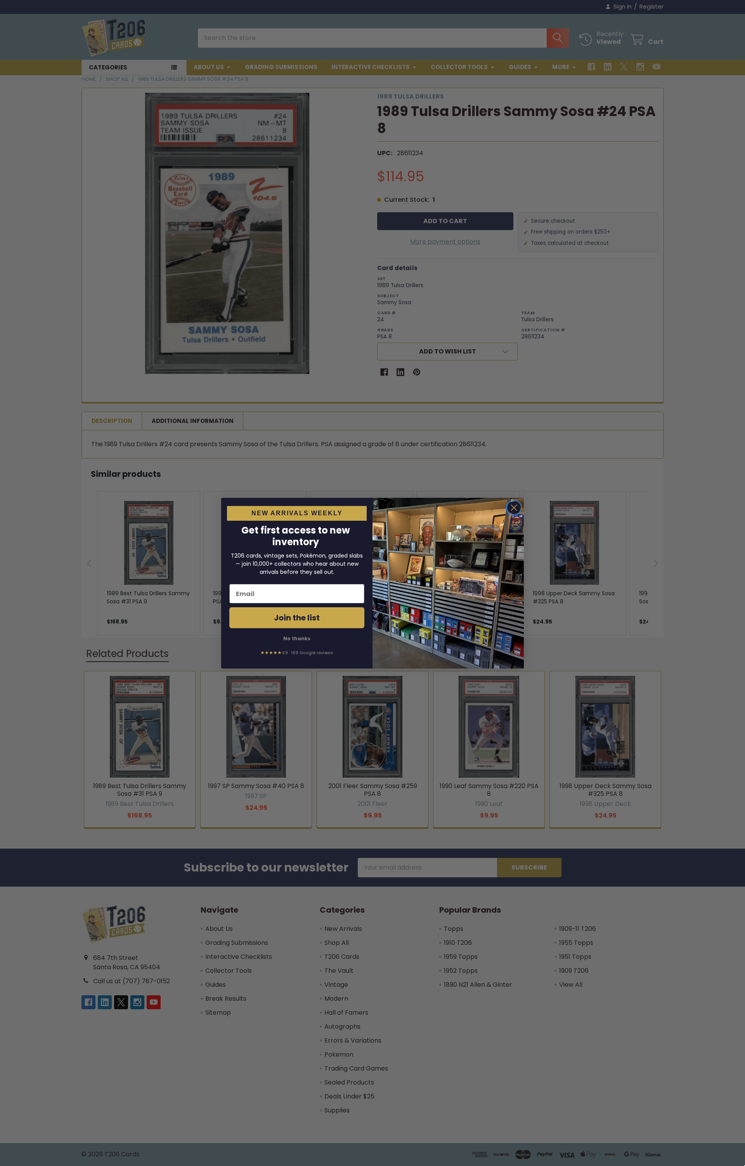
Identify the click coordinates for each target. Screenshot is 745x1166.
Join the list (297, 617)
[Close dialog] (514, 508)
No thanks (296, 638)
